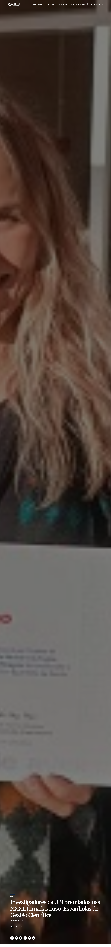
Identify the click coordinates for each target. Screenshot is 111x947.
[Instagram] (97, 4)
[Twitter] (94, 4)
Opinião (71, 4)
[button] (12, 938)
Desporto (47, 4)
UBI (34, 4)
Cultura (54, 4)
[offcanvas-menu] (87, 4)
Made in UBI (63, 4)
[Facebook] (91, 4)
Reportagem (80, 4)
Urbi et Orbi (18, 927)
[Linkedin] (102, 4)
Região (39, 4)
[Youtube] (99, 4)
